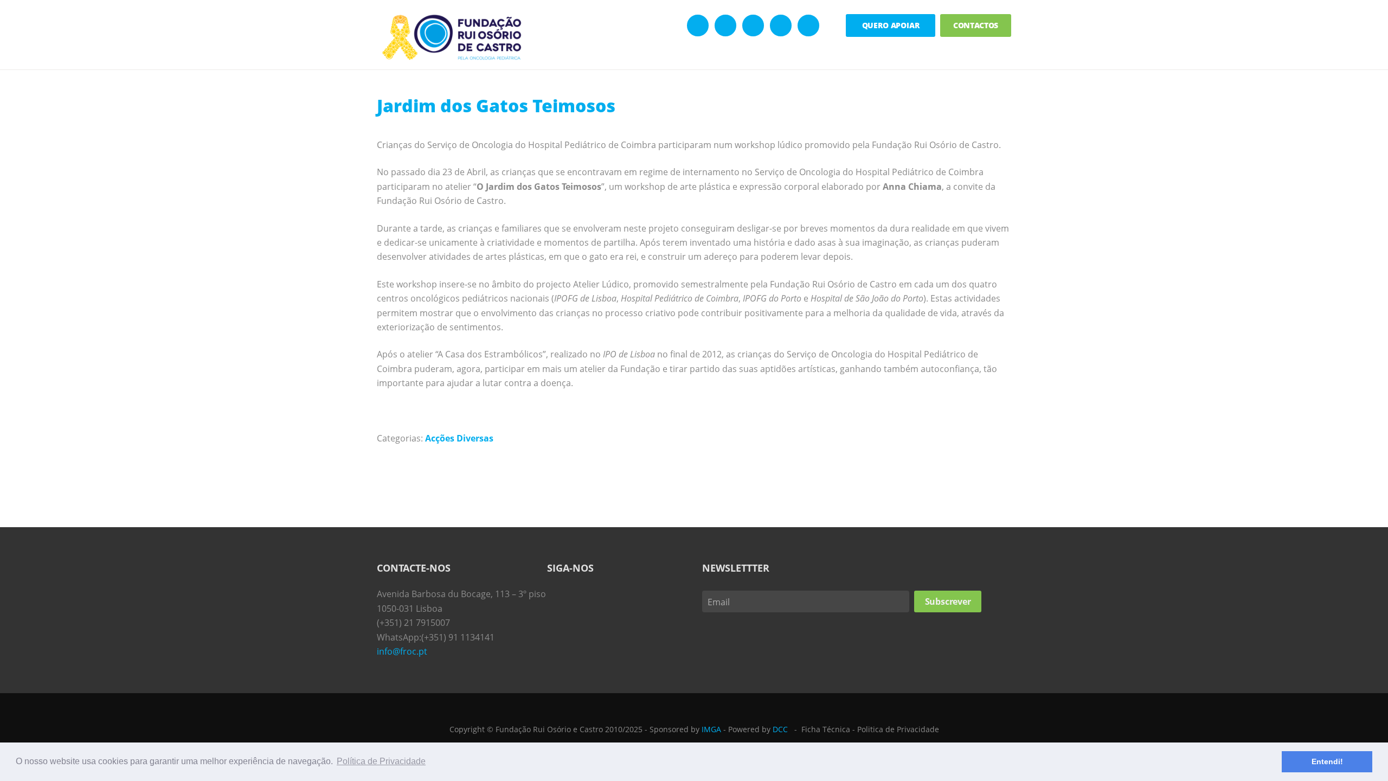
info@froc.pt (402, 651)
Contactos (976, 25)
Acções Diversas (459, 438)
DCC (780, 729)
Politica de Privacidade (898, 729)
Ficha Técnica (825, 729)
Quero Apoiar (891, 25)
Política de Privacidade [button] (381, 761)
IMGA (711, 729)
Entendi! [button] (1327, 761)
